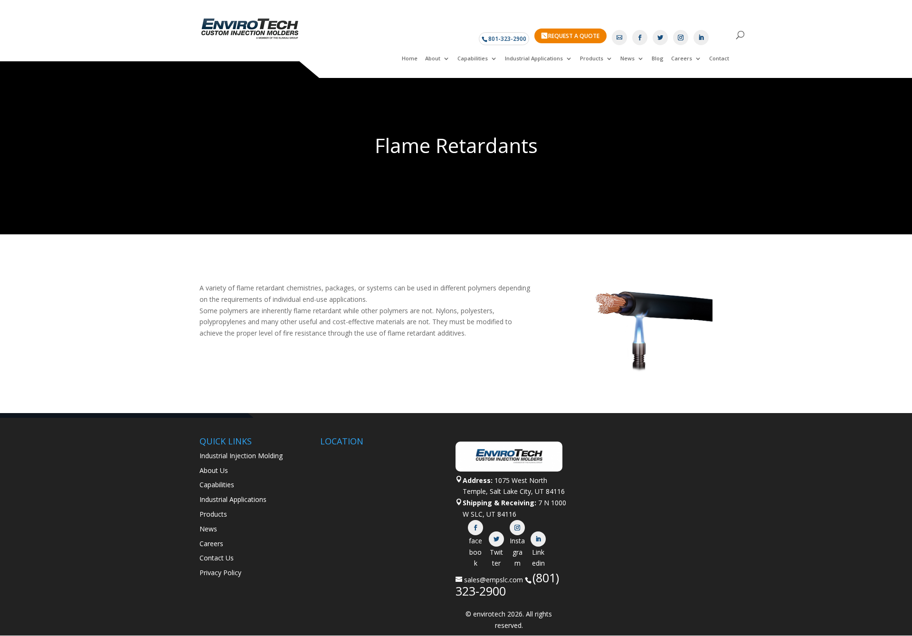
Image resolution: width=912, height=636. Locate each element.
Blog (658, 58)
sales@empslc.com (493, 579)
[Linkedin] (701, 37)
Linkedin (538, 539)
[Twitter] (660, 37)
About (432, 58)
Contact (719, 58)
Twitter (496, 539)
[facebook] (639, 37)
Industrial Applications (534, 58)
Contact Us (217, 557)
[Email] (619, 37)
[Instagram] (680, 37)
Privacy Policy (220, 572)
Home (410, 58)
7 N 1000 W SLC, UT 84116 (514, 508)
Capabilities (472, 58)
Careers (681, 58)
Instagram (517, 527)
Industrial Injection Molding (241, 455)
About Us (214, 470)
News (627, 58)
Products (591, 58)
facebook (475, 527)
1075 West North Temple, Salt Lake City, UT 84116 (514, 486)
